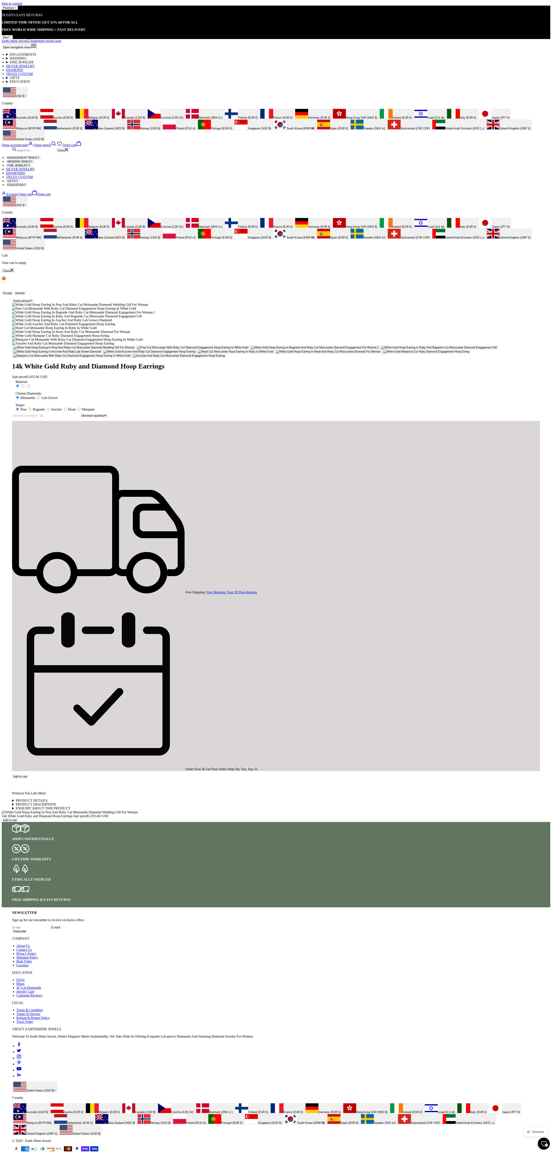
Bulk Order (24, 961)
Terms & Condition (29, 1010)
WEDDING (18, 58)
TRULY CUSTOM (19, 74)
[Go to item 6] (149, 352)
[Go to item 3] (314, 348)
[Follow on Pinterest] (19, 1064)
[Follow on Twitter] (19, 1052)
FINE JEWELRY (22, 62)
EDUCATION (20, 81)
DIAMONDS (15, 173)
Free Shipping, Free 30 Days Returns (231, 592)
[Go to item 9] (426, 352)
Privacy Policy (26, 953)
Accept (7, 293)
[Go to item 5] (57, 352)
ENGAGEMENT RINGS (22, 157)
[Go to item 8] (328, 352)
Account (12, 194)
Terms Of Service (28, 1014)
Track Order (24, 1022)
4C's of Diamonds (28, 987)
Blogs (20, 984)
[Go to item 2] (192, 348)
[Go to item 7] (235, 352)
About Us (23, 946)
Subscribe (19, 931)
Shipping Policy (27, 957)
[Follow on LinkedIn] (19, 1076)
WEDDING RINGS (18, 161)
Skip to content (12, 3)
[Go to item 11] (179, 356)
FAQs (20, 980)
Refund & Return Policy (33, 1018)
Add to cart (20, 776)
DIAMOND (14, 70)
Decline (20, 293)
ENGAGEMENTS (23, 54)
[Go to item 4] (439, 348)
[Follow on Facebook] (19, 1046)
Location (22, 965)
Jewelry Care (25, 991)
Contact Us (24, 950)
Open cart (34, 194)
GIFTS (14, 78)
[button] (276, 780)
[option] (20, 114)
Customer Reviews (29, 995)
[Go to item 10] (72, 356)
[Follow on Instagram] (19, 1058)
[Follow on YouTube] (19, 1070)
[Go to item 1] (74, 348)
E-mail (55, 927)
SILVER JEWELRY (20, 66)
